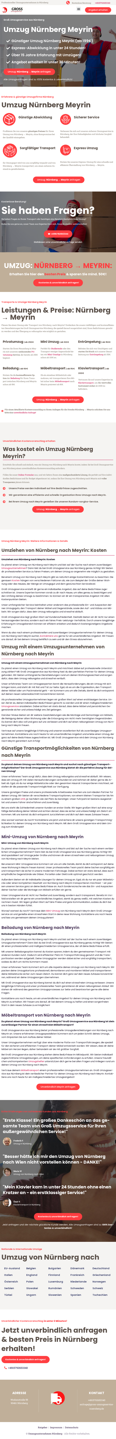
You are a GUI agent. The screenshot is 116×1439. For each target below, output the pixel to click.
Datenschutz (71, 1427)
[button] (78, 8)
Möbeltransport (62, 381)
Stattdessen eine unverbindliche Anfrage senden (58, 242)
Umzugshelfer (36, 1061)
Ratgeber (42, 1427)
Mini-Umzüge (54, 354)
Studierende (56, 348)
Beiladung (15, 378)
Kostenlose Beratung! (13, 201)
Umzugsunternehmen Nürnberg (45, 1433)
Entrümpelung (96, 354)
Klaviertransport (86, 382)
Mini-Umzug (53, 910)
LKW (23, 799)
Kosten (16, 580)
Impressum (56, 1427)
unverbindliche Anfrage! (25, 412)
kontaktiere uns (49, 636)
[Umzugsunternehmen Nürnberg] (13, 10)
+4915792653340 (102, 3)
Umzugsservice (10, 706)
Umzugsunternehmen (13, 568)
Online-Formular (26, 474)
